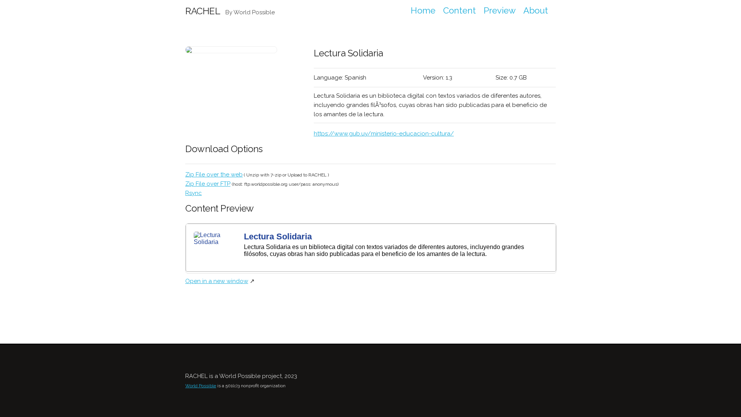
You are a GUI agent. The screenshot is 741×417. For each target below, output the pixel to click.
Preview (500, 10)
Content (459, 10)
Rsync (193, 193)
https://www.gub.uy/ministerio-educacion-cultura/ (384, 133)
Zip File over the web (214, 174)
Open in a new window (216, 281)
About (535, 10)
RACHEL (202, 11)
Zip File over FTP (207, 183)
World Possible (200, 385)
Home (423, 10)
